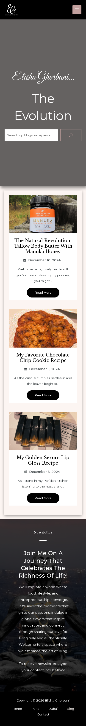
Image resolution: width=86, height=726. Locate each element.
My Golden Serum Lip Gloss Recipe (43, 460)
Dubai (53, 708)
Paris (35, 708)
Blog (70, 708)
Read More (43, 292)
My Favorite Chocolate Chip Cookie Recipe (43, 357)
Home (17, 708)
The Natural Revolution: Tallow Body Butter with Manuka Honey (43, 246)
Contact (43, 714)
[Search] (70, 135)
